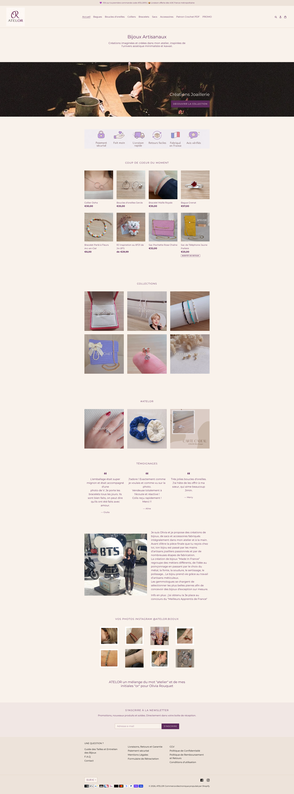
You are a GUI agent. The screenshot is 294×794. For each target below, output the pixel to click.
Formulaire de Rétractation (143, 758)
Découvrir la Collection (190, 104)
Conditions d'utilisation (183, 762)
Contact (89, 760)
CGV (172, 746)
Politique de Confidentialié (185, 750)
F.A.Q (87, 756)
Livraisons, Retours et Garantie (145, 746)
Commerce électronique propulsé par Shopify (187, 786)
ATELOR (160, 786)
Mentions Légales (138, 754)
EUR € (90, 780)
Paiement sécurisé (138, 750)
